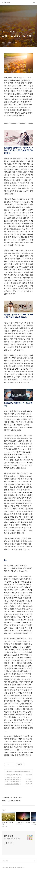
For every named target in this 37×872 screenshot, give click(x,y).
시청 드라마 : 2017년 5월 (12, 784)
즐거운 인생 (6, 2)
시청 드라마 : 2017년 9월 (12, 777)
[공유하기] (10, 764)
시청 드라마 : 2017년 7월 (12, 779)
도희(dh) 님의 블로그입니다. (12, 839)
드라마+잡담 (17, 771)
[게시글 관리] (13, 764)
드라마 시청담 (8, 771)
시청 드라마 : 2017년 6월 (12, 781)
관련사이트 (5, 861)
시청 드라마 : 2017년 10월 (12, 775)
